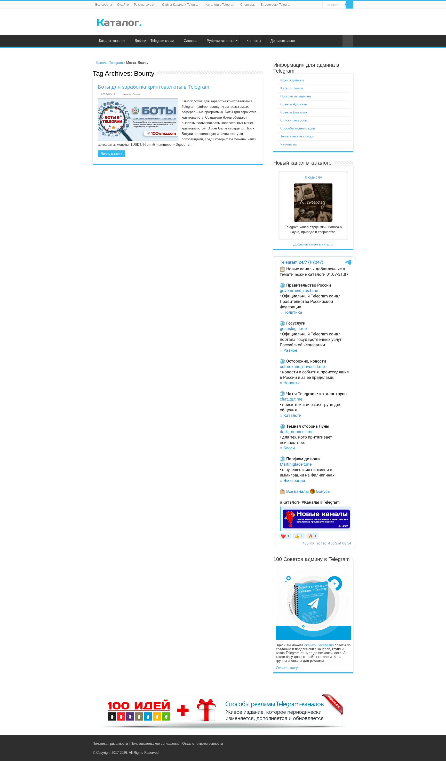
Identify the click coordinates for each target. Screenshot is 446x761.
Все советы (103, 4)
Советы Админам (293, 104)
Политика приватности (110, 743)
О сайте (123, 4)
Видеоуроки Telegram (276, 4)
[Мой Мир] (347, 743)
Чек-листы (288, 144)
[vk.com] (336, 743)
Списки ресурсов (293, 120)
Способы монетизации (297, 128)
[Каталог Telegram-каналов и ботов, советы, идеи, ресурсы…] (119, 21)
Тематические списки (297, 136)
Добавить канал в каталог (313, 244)
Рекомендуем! (144, 4)
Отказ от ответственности (202, 743)
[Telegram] (342, 743)
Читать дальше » (111, 154)
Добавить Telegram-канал (154, 41)
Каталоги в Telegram (220, 4)
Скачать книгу (287, 668)
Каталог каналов (112, 41)
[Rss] (331, 743)
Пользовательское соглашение (155, 743)
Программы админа (295, 96)
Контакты (253, 41)
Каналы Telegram (109, 63)
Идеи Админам (292, 80)
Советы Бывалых (293, 112)
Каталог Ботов (131, 94)
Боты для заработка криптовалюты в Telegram (153, 87)
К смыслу (313, 177)
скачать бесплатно (319, 645)
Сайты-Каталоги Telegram (181, 4)
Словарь (190, 41)
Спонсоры (248, 4)
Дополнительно (282, 41)
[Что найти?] (349, 5)
